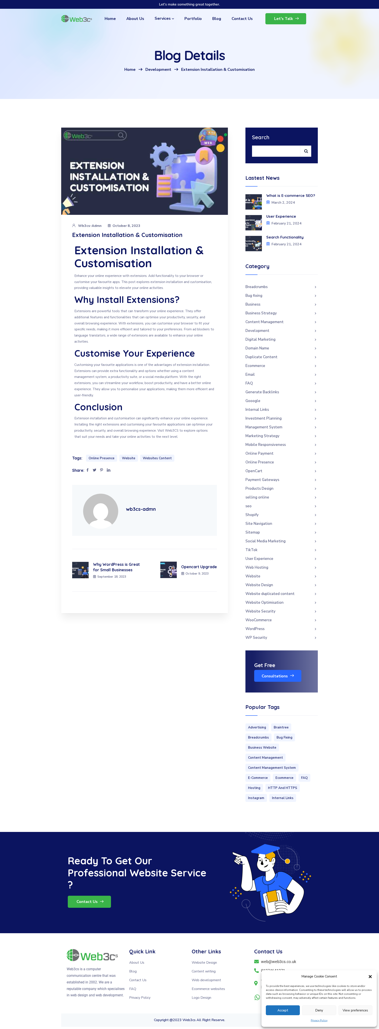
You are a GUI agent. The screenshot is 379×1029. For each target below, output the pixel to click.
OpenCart (253, 471)
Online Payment (259, 453)
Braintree (281, 727)
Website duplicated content (270, 593)
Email (250, 374)
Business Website (262, 747)
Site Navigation (258, 523)
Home (130, 69)
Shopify (252, 514)
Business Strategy (261, 313)
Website (128, 458)
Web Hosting (256, 567)
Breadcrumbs (256, 286)
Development (158, 69)
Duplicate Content (261, 357)
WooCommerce (258, 620)
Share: (78, 470)
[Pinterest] (101, 470)
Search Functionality (285, 237)
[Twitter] (94, 470)
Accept (282, 1010)
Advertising (257, 727)
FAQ (249, 383)
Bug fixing (253, 295)
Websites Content (157, 458)
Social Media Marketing (265, 541)
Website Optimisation (264, 602)
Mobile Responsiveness (265, 444)
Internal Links (257, 409)
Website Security (260, 611)
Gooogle (252, 400)
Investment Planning (263, 418)
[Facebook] (87, 470)
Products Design (259, 488)
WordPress (255, 628)
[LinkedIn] (108, 470)
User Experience (281, 216)
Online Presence (101, 458)
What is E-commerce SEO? (290, 195)
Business (252, 304)
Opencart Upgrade (199, 566)
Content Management (264, 321)
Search (260, 137)
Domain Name (257, 348)
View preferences (355, 1010)
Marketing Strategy (262, 435)
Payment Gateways (262, 479)
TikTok (251, 549)
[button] (370, 976)
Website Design (259, 584)
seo (248, 506)
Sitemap (252, 532)
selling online (257, 497)
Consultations (275, 676)
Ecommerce (255, 365)
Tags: (77, 458)
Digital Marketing (260, 339)
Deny (319, 1010)
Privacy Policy (319, 1020)
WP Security (256, 637)
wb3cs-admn (90, 225)
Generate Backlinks (262, 392)
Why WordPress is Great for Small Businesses (116, 567)
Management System (263, 427)
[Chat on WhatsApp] (257, 997)
